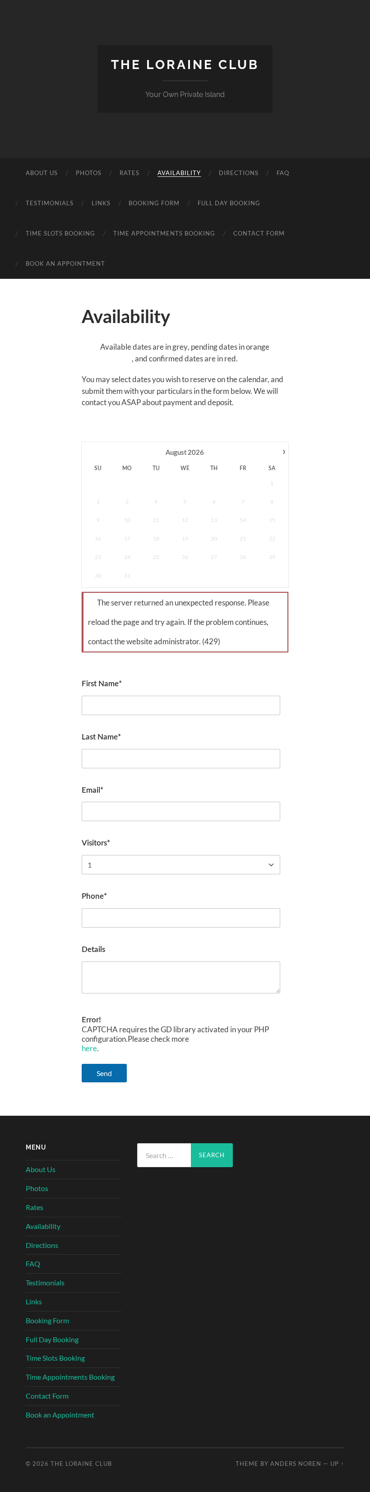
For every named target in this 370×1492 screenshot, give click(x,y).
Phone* (94, 896)
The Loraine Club (185, 64)
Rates (129, 172)
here (89, 1048)
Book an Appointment (65, 263)
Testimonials (50, 203)
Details (93, 949)
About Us (42, 172)
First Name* (102, 684)
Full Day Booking (229, 203)
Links (101, 203)
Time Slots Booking (60, 233)
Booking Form (154, 203)
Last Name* (101, 737)
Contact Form (259, 233)
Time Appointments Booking (164, 233)
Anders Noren (295, 1463)
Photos (89, 172)
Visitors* (96, 843)
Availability (179, 172)
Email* (92, 790)
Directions (239, 172)
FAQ (283, 172)
